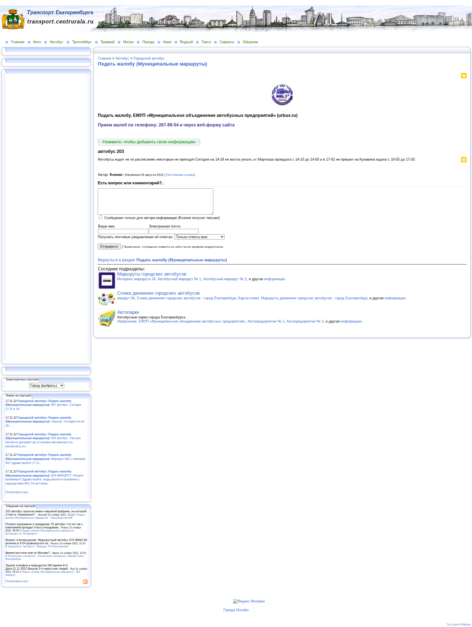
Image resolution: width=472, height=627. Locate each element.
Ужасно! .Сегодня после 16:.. (44, 421)
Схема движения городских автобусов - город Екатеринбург (186, 298)
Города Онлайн (236, 610)
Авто (37, 42)
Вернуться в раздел (162, 260)
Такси (206, 42)
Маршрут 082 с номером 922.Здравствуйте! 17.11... (45, 458)
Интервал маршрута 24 (136, 279)
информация (274, 279)
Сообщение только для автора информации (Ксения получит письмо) (162, 218)
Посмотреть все (16, 492)
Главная (17, 42)
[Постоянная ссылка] (180, 174)
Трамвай (107, 42)
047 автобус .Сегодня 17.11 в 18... (43, 404)
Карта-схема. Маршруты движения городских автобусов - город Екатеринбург (302, 298)
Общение (250, 42)
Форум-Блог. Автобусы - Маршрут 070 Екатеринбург (38, 546)
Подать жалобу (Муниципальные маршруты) (152, 64)
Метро (128, 42)
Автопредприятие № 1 (265, 321)
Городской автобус (149, 58)
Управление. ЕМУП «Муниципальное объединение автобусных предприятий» (181, 321)
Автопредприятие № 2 (305, 321)
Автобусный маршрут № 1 (179, 279)
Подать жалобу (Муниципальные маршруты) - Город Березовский (45, 516)
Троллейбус (82, 42)
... (186, 317)
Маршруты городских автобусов (151, 274)
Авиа (167, 42)
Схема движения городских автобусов (158, 293)
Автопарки (128, 312)
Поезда (148, 42)
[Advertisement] (46, 217)
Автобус (56, 42)
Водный (186, 42)
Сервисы (227, 42)
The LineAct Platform (459, 624)
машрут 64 (126, 298)
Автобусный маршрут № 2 (225, 279)
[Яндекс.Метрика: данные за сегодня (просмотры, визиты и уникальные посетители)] (249, 601)
